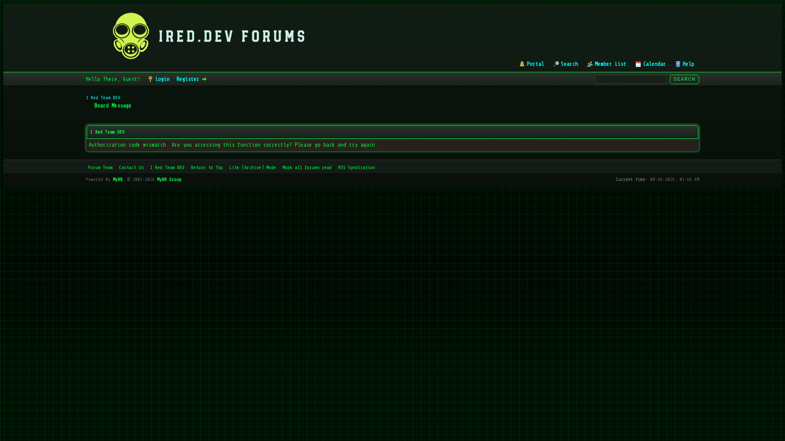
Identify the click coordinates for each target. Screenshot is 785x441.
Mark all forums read (307, 167)
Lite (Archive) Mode (252, 167)
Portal (535, 64)
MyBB (118, 179)
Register (188, 79)
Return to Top (207, 167)
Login (162, 79)
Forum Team (100, 167)
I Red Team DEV (103, 97)
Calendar (654, 64)
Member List (610, 64)
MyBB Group (169, 179)
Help (688, 64)
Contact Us (131, 167)
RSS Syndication (356, 167)
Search (569, 64)
